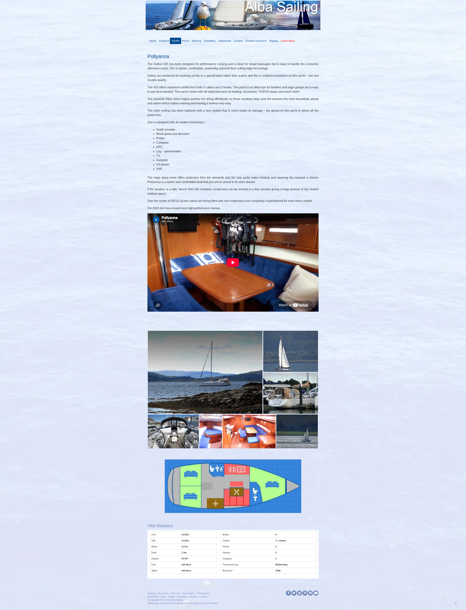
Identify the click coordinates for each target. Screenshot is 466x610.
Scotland (164, 40)
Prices (185, 40)
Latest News (288, 40)
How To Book (188, 593)
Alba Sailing (177, 600)
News (163, 596)
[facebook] (288, 593)
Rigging (273, 40)
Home (152, 40)
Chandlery (210, 40)
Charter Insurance (256, 40)
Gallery (171, 596)
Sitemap (193, 596)
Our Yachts (163, 593)
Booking (196, 40)
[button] (205, 372)
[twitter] (294, 593)
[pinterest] (310, 593)
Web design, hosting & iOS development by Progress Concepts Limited (182, 603)
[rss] (305, 593)
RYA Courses (203, 593)
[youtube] (299, 593)
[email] (316, 593)
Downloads (224, 40)
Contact (238, 40)
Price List (175, 593)
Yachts (175, 40)
